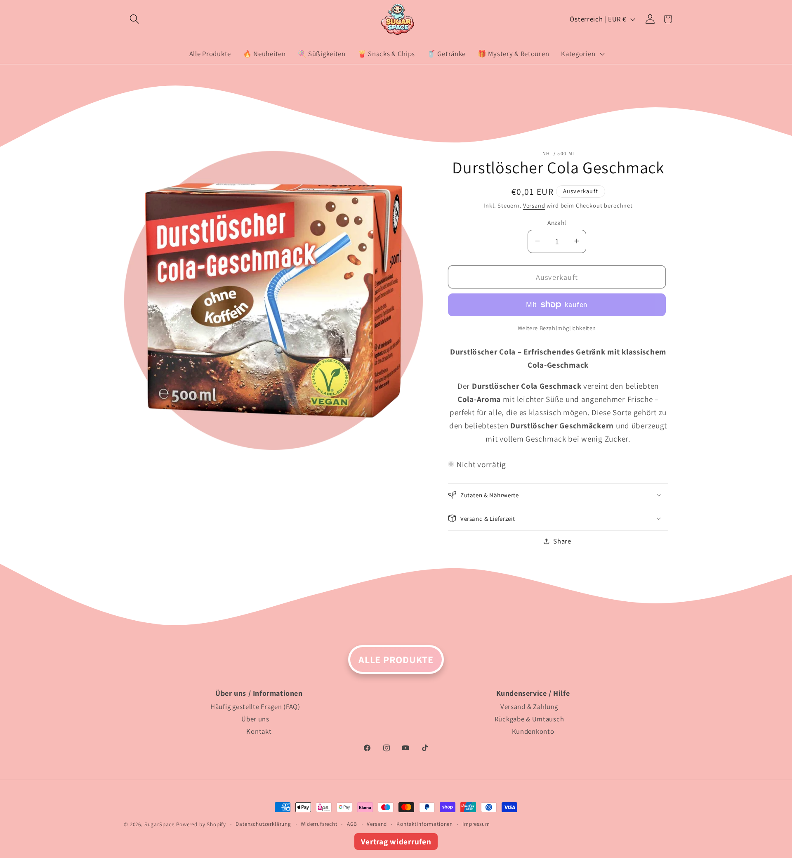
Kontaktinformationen (424, 823)
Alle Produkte (395, 659)
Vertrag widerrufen (396, 841)
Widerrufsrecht (319, 823)
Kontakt (258, 731)
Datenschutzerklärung (263, 823)
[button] (135, 19)
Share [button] (562, 541)
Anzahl (556, 222)
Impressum (476, 823)
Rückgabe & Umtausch (529, 718)
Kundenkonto (533, 731)
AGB (352, 823)
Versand (534, 205)
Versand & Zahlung (529, 706)
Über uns (255, 718)
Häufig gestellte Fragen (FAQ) (255, 706)
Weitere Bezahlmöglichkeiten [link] (557, 328)
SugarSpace (159, 824)
